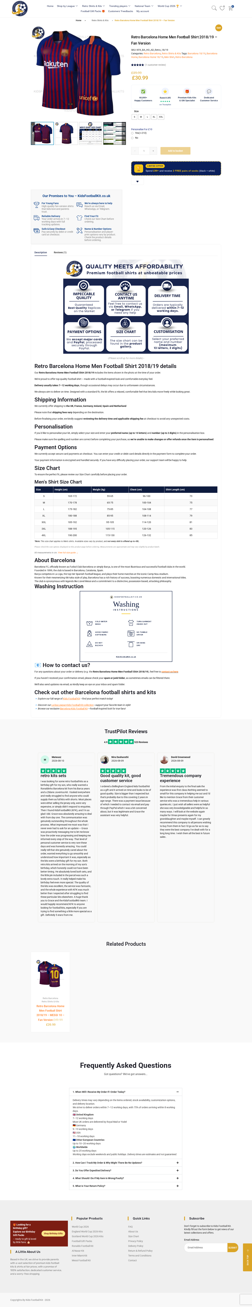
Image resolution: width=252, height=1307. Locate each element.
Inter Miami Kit (79, 1255)
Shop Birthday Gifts (53, 1233)
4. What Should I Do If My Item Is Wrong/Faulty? (98, 1178)
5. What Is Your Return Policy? (89, 1186)
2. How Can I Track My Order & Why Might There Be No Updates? (107, 1162)
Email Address (191, 1239)
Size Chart (133, 1236)
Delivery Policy (135, 1246)
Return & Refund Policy (140, 1250)
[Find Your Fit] (79, 218)
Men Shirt (169, 57)
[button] (124, 133)
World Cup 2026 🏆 (168, 6)
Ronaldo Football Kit (82, 1246)
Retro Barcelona (152, 53)
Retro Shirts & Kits (92, 6)
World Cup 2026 (80, 1226)
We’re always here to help (98, 203)
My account (142, 11)
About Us (133, 1231)
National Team (142, 6)
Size (136, 111)
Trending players (118, 6)
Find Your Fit (91, 216)
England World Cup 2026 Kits (87, 1231)
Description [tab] (40, 252)
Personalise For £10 (141, 129)
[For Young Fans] (37, 205)
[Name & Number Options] (79, 230)
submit (232, 1247)
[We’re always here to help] (79, 205)
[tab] (40, 253)
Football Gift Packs (82, 1241)
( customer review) (155, 64)
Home (50, 6)
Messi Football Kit (81, 1260)
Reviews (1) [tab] (60, 252)
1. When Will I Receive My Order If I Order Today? (99, 1092)
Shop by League (66, 6)
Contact (132, 1260)
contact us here (169, 671)
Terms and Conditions (139, 1255)
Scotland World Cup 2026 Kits (87, 1236)
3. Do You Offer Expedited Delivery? (92, 1170)
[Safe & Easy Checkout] (37, 230)
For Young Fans (50, 203)
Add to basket (175, 150)
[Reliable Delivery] (37, 218)
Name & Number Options (98, 228)
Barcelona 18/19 (197, 53)
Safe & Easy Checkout (53, 228)
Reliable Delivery (51, 216)
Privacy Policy (135, 1241)
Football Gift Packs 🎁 (93, 11)
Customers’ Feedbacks (120, 11)
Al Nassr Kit (78, 1250)
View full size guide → (68, 552)
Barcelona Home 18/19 (151, 57)
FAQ (130, 1226)
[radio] (134, 117)
